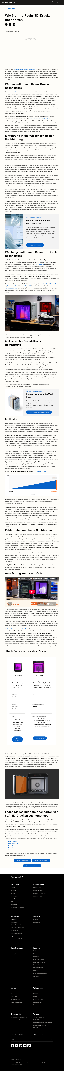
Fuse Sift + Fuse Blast (39, 893)
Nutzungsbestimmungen (33, 1063)
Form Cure (10, 629)
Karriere (35, 994)
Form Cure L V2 (11, 286)
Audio (34, 979)
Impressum (36, 1005)
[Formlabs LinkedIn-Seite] (29, 1045)
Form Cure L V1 (26, 286)
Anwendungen (15, 991)
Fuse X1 (13, 901)
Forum (12, 1005)
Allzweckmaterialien (16, 925)
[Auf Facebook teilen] (6, 24)
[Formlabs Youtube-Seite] (24, 1045)
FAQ (21, 1064)
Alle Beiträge (12, 8)
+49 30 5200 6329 (38, 1017)
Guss (12, 936)
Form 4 (13, 888)
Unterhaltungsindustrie (40, 973)
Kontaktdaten (37, 1002)
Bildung (35, 970)
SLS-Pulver (14, 922)
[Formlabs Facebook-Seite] (12, 1045)
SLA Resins (14, 919)
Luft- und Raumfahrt (39, 962)
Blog (12, 994)
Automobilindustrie (38, 959)
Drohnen (35, 951)
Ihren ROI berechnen (16, 1002)
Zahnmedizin (14, 930)
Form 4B (13, 890)
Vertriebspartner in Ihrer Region (42, 1022)
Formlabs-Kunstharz (15, 92)
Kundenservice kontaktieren (19, 1017)
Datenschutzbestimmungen (18, 1063)
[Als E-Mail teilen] (14, 24)
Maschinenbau (37, 954)
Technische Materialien (17, 927)
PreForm (35, 919)
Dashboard (36, 922)
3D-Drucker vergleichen (17, 907)
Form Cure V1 (12, 846)
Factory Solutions (16, 954)
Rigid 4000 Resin (41, 471)
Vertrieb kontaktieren (39, 1020)
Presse (35, 996)
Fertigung (36, 956)
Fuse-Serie (14, 904)
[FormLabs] (7, 2)
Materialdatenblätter (11, 288)
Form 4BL (13, 896)
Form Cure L (22, 629)
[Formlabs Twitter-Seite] (16, 1045)
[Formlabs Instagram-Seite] (20, 1045)
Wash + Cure (37, 888)
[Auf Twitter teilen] (10, 24)
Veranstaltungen (15, 999)
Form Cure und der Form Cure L (38, 119)
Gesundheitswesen (16, 933)
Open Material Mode (16, 939)
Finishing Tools (37, 896)
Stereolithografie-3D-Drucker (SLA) (25, 69)
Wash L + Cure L (38, 890)
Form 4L (13, 893)
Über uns (35, 991)
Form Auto (14, 899)
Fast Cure (11, 850)
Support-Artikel (15, 1020)
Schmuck (36, 976)
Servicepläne (14, 951)
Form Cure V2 (40, 264)
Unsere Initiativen (38, 999)
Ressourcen (14, 996)
